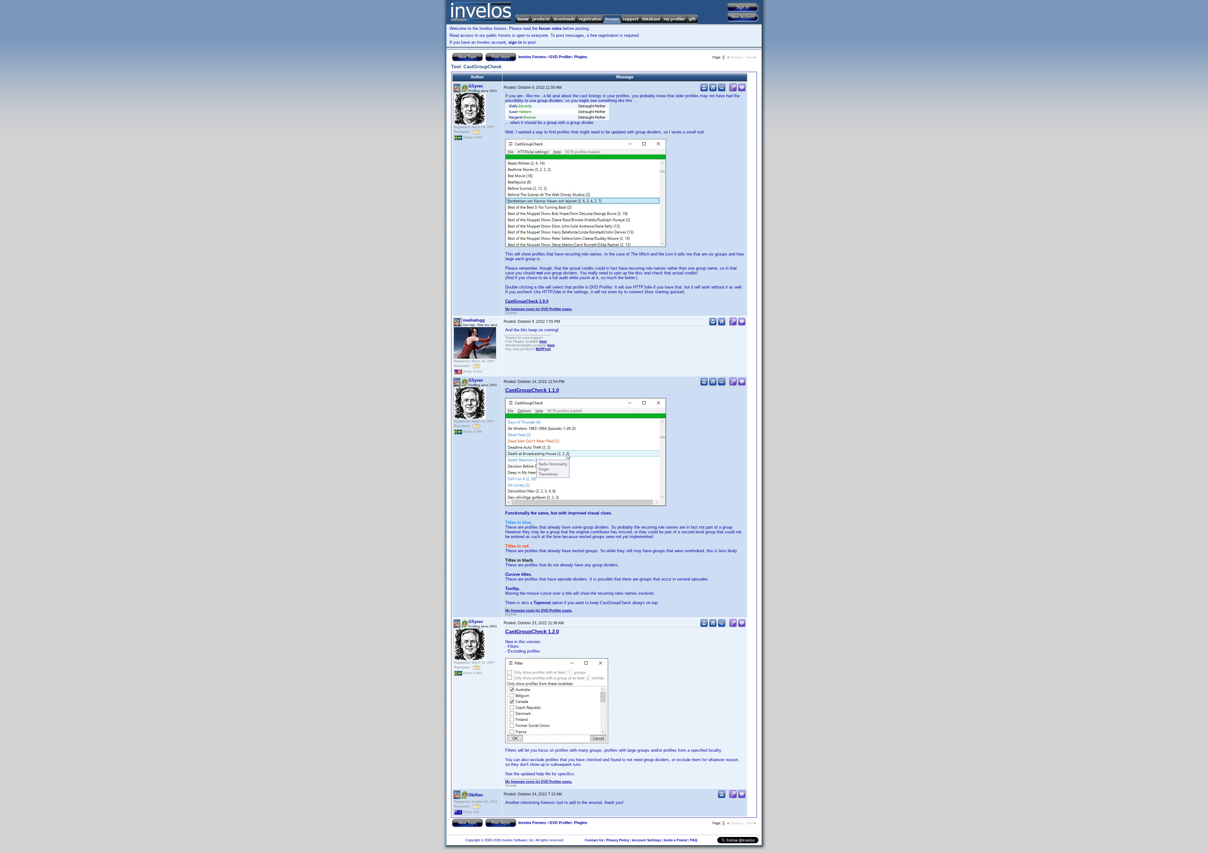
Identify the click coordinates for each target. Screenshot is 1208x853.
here (543, 341)
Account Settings (646, 840)
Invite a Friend (675, 840)
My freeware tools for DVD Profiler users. (538, 309)
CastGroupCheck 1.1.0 (532, 390)
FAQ (693, 840)
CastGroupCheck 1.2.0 (532, 631)
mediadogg (474, 320)
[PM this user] (704, 90)
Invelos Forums (532, 57)
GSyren (475, 86)
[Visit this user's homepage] (713, 90)
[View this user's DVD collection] (722, 90)
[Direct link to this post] (733, 90)
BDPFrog (543, 349)
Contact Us (594, 840)
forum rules (550, 28)
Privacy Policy (617, 840)
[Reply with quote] (742, 90)
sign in (515, 42)
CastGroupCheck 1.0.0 (526, 301)
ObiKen (475, 795)
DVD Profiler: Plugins (568, 57)
